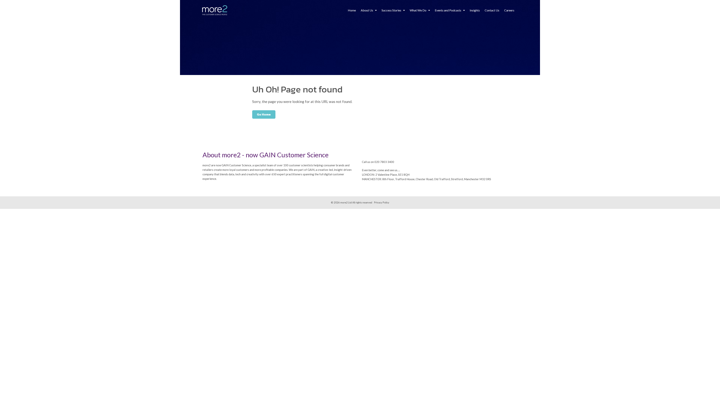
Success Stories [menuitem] (391, 10)
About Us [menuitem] (367, 10)
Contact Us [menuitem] (492, 10)
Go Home (264, 114)
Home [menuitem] (352, 10)
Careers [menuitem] (509, 10)
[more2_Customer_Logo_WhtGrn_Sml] (215, 10)
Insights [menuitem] (475, 10)
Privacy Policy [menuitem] (381, 202)
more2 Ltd (346, 202)
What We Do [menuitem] (418, 10)
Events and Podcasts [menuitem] (448, 10)
